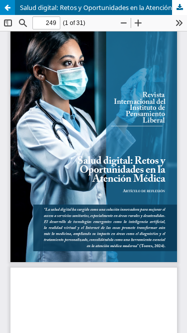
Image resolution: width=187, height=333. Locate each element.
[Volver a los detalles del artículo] (7, 7)
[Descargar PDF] (179, 7)
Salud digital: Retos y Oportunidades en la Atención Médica (103, 7)
